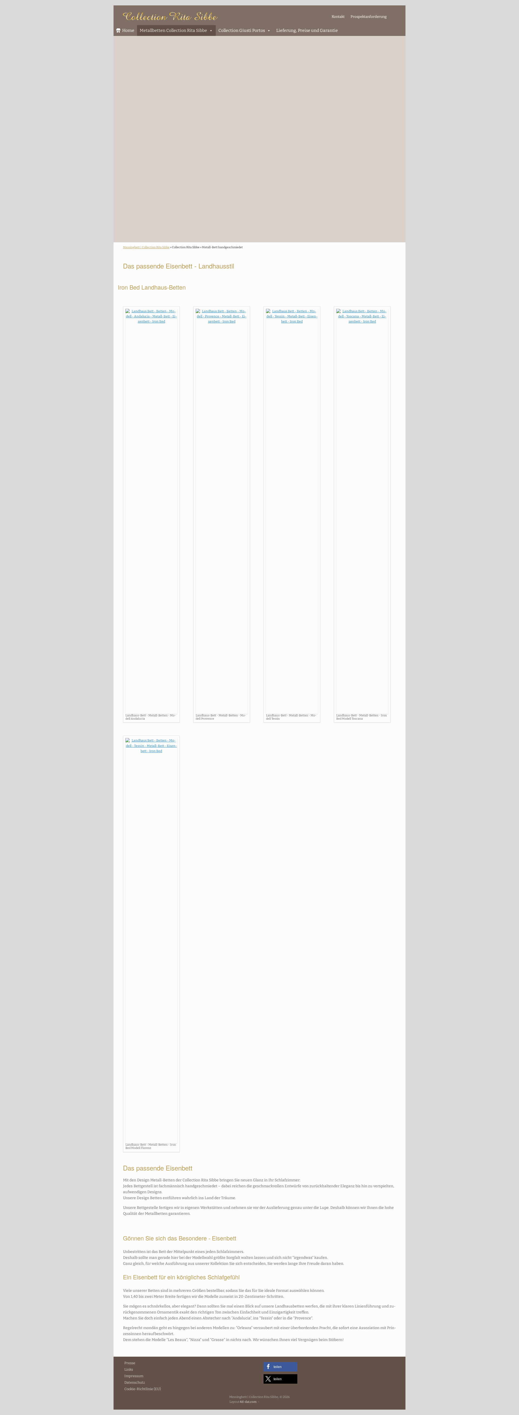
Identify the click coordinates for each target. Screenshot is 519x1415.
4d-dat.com (248, 1402)
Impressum (133, 1376)
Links (128, 1369)
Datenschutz (134, 1382)
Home (128, 30)
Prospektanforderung (369, 17)
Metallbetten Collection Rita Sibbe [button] (173, 30)
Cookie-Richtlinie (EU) (142, 1389)
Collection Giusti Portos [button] (241, 30)
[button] (280, 1367)
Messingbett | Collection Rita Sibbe (146, 247)
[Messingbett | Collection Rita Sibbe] (170, 16)
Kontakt (338, 17)
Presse (129, 1363)
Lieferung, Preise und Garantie (307, 30)
